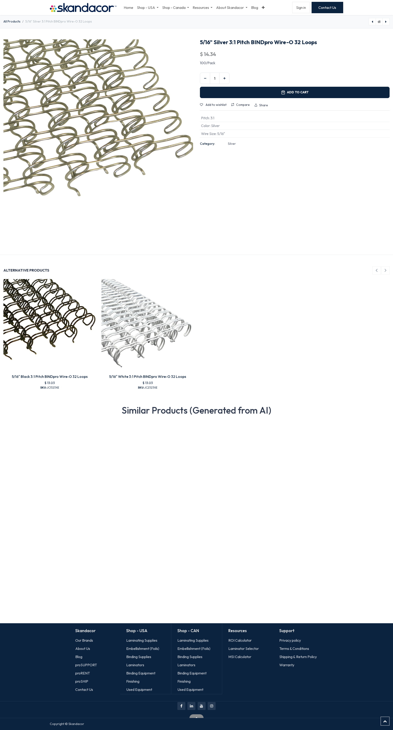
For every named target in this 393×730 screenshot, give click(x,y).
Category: (207, 144)
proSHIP (82, 681)
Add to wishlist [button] (216, 105)
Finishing (132, 681)
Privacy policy (290, 640)
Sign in (301, 7)
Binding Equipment (140, 673)
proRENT (82, 673)
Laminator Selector (243, 648)
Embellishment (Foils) (142, 648)
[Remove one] (205, 78)
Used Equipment (139, 689)
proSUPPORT (86, 665)
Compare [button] (243, 105)
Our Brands (84, 640)
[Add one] (224, 78)
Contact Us (327, 7)
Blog (78, 656)
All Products (11, 21)
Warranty (286, 665)
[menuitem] (128, 7)
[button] (377, 270)
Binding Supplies (138, 656)
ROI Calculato (239, 640)
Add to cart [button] (298, 92)
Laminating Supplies (141, 640)
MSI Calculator (239, 656)
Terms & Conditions (294, 648)
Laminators (135, 665)
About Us (82, 648)
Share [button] (263, 105)
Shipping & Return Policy (298, 656)
